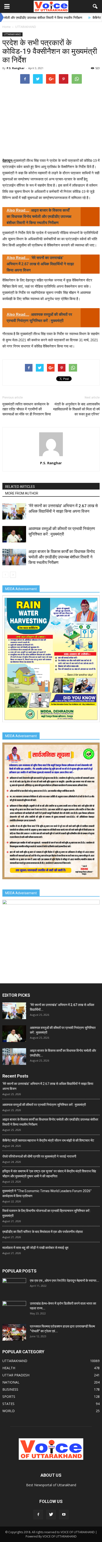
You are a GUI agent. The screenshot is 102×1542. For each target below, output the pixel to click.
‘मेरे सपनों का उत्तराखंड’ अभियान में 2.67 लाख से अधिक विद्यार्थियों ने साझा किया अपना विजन (47, 1086)
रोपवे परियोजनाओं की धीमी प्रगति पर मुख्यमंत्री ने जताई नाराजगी (39, 1156)
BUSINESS (10, 1389)
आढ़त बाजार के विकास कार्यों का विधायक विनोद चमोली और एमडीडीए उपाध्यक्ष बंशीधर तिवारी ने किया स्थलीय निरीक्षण (61, 557)
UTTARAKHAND (12, 34)
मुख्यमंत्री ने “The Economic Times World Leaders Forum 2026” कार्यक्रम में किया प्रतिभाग (47, 1193)
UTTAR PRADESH (15, 1375)
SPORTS (8, 1396)
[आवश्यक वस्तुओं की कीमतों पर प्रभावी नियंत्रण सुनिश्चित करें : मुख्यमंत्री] (14, 534)
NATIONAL (10, 1382)
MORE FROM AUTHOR (21, 493)
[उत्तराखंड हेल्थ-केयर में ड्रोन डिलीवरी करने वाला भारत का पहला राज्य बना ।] (14, 1309)
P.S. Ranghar (15, 68)
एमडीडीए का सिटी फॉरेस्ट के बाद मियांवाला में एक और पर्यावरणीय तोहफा (42, 1232)
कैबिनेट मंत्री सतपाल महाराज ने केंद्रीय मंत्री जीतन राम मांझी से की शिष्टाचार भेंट (48, 1140)
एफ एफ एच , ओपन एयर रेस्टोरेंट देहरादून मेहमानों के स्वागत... (64, 1280)
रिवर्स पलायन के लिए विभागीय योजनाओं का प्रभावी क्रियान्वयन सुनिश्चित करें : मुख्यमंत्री (46, 1213)
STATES (8, 1403)
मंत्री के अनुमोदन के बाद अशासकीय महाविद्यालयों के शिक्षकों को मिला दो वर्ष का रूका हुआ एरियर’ (76, 409)
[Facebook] (38, 1514)
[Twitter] (51, 1514)
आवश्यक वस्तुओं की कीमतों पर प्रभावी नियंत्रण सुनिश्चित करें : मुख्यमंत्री (44, 1105)
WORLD (8, 1411)
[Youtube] (64, 1514)
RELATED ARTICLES (20, 487)
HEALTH (8, 1368)
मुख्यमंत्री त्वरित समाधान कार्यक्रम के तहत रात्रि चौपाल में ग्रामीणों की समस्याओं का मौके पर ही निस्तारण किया (26, 409)
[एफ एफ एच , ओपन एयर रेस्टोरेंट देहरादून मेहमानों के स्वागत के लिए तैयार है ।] (14, 1286)
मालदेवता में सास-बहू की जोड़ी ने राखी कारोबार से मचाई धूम (35, 1248)
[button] (95, 6)
